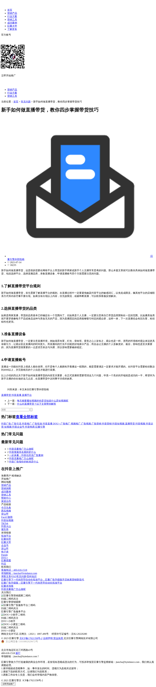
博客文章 (6, 576)
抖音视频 (140, 423)
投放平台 (6, 536)
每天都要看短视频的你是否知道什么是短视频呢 (42, 400)
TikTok (4, 523)
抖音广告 (6, 423)
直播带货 (6, 395)
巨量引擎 (40, 427)
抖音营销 (107, 423)
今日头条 (6, 507)
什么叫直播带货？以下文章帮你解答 (36, 404)
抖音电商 (30, 427)
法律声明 (48, 638)
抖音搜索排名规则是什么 (22, 452)
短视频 (8, 427)
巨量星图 (6, 560)
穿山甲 (5, 514)
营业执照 (58, 638)
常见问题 (26, 101)
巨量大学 (12, 26)
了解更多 (12, 29)
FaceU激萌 (6, 517)
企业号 (5, 545)
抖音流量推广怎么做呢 (21, 449)
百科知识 (32, 576)
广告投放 (37, 423)
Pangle (4, 555)
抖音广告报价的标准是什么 (23, 461)
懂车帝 (5, 529)
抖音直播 (17, 395)
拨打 (18, 653)
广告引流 (17, 423)
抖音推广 (27, 423)
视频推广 (76, 423)
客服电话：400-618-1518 (14, 570)
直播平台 (27, 395)
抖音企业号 (18, 427)
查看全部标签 (27, 417)
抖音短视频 (118, 423)
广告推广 (65, 423)
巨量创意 (6, 539)
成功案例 (12, 22)
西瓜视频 (6, 510)
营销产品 (12, 13)
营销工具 (12, 19)
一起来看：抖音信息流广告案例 (26, 455)
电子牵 (5, 551)
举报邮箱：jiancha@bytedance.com (19, 573)
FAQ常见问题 (19, 576)
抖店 (3, 563)
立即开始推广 (8, 684)
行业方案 (12, 16)
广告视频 (86, 423)
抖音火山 (6, 526)
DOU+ (56, 423)
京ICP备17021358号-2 (31, 638)
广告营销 (97, 423)
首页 (9, 10)
